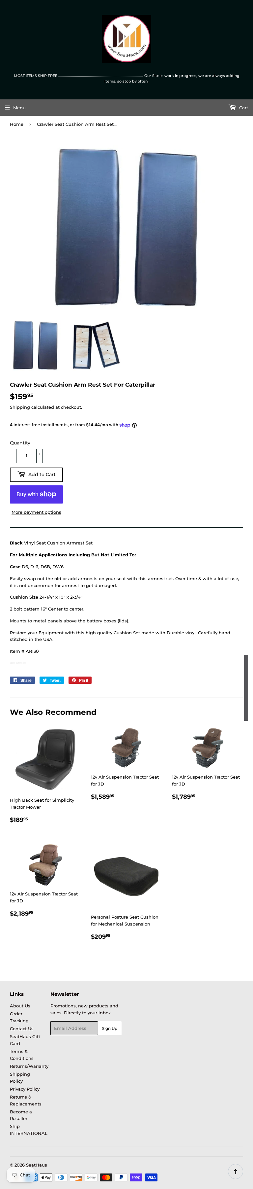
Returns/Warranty (29, 1066)
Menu (19, 107)
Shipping (20, 407)
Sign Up (109, 1028)
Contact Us (22, 1028)
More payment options (36, 512)
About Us (20, 1005)
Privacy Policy (25, 1089)
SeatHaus (36, 1165)
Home (16, 124)
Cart (243, 107)
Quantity (20, 443)
